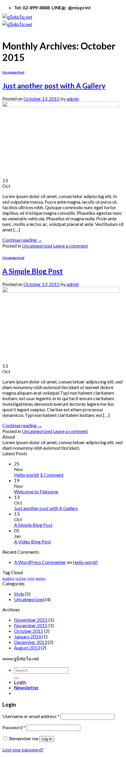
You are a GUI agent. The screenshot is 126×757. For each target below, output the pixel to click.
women (40, 578)
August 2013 (27, 647)
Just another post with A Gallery (53, 85)
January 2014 (27, 636)
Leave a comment (70, 245)
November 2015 (30, 625)
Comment (52, 475)
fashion (21, 578)
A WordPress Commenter (40, 562)
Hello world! (26, 475)
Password (13, 727)
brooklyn (8, 578)
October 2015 (28, 631)
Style (19, 593)
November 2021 (30, 620)
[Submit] (16, 678)
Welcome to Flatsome (36, 491)
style (30, 578)
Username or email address (30, 716)
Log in (47, 739)
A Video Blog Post (32, 541)
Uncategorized (13, 72)
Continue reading (22, 240)
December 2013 (30, 642)
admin (73, 98)
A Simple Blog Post (32, 271)
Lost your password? (23, 749)
